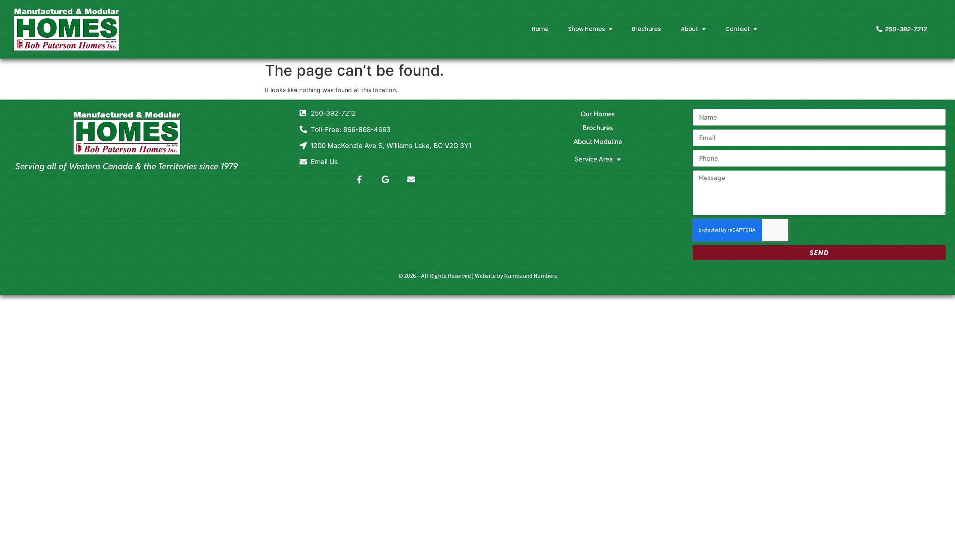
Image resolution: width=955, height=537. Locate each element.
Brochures (646, 29)
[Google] (385, 179)
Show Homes (586, 29)
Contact (737, 29)
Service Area (594, 159)
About (689, 29)
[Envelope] (411, 179)
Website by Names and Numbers (516, 275)
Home (540, 29)
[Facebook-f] (359, 179)
